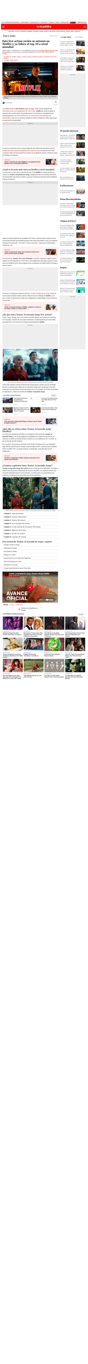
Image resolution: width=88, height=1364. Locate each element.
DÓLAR (68, 31)
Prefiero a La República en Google (29, 609)
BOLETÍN (77, 31)
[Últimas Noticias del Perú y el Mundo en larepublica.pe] (44, 27)
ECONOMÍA (29, 31)
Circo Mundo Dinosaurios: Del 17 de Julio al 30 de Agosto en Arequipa (67, 260)
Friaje (57, 22)
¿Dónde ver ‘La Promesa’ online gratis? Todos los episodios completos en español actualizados (67, 69)
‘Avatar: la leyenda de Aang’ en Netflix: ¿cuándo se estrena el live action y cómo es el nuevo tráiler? (22, 307)
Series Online (19, 604)
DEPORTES (52, 31)
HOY (2, 22)
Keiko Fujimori (24, 22)
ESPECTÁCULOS (60, 31)
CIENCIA (46, 31)
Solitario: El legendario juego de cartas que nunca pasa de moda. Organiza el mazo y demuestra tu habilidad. (68, 282)
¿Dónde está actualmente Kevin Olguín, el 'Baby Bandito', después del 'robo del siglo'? (67, 154)
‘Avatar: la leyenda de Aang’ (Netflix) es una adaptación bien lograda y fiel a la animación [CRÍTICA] (22, 162)
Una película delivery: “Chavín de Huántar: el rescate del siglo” (66, 161)
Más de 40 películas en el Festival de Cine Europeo (67, 178)
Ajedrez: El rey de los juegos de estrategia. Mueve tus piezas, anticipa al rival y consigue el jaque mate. (67, 291)
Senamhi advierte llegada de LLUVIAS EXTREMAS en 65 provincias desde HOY (67, 213)
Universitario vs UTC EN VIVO (12, 22)
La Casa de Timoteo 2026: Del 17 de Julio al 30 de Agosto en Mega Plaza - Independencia (67, 244)
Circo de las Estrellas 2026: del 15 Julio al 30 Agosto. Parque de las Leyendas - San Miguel (67, 228)
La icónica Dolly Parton (11, 60)
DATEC (72, 31)
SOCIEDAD (36, 31)
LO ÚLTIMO (11, 31)
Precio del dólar (65, 22)
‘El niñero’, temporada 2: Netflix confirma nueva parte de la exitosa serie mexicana (21, 458)
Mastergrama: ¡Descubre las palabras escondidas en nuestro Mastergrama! (67, 273)
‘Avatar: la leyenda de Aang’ (40, 293)
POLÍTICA (17, 31)
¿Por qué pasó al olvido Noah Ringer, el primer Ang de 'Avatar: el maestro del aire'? (23, 422)
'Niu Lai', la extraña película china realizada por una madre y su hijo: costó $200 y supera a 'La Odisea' (67, 52)
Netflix (12, 604)
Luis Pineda (8, 102)
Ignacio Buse (44, 22)
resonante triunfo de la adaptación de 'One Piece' (18, 111)
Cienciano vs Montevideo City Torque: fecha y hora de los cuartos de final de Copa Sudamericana (67, 206)
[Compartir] (55, 102)
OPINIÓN (23, 31)
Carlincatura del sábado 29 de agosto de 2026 (67, 191)
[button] (3, 27)
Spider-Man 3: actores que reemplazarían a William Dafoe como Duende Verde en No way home (67, 60)
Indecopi (51, 22)
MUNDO (41, 31)
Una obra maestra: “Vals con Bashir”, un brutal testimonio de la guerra (67, 169)
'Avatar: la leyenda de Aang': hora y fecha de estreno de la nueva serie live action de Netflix (21, 252)
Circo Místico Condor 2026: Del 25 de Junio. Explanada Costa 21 (67, 235)
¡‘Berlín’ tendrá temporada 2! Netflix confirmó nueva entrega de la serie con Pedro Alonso (67, 146)
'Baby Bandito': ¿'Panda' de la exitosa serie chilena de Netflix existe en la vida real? (67, 137)
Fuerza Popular (34, 22)
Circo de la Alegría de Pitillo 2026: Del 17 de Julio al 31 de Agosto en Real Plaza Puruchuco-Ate (67, 252)
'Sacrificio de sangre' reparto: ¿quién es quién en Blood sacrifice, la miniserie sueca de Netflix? (30, 57)
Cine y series (9, 36)
